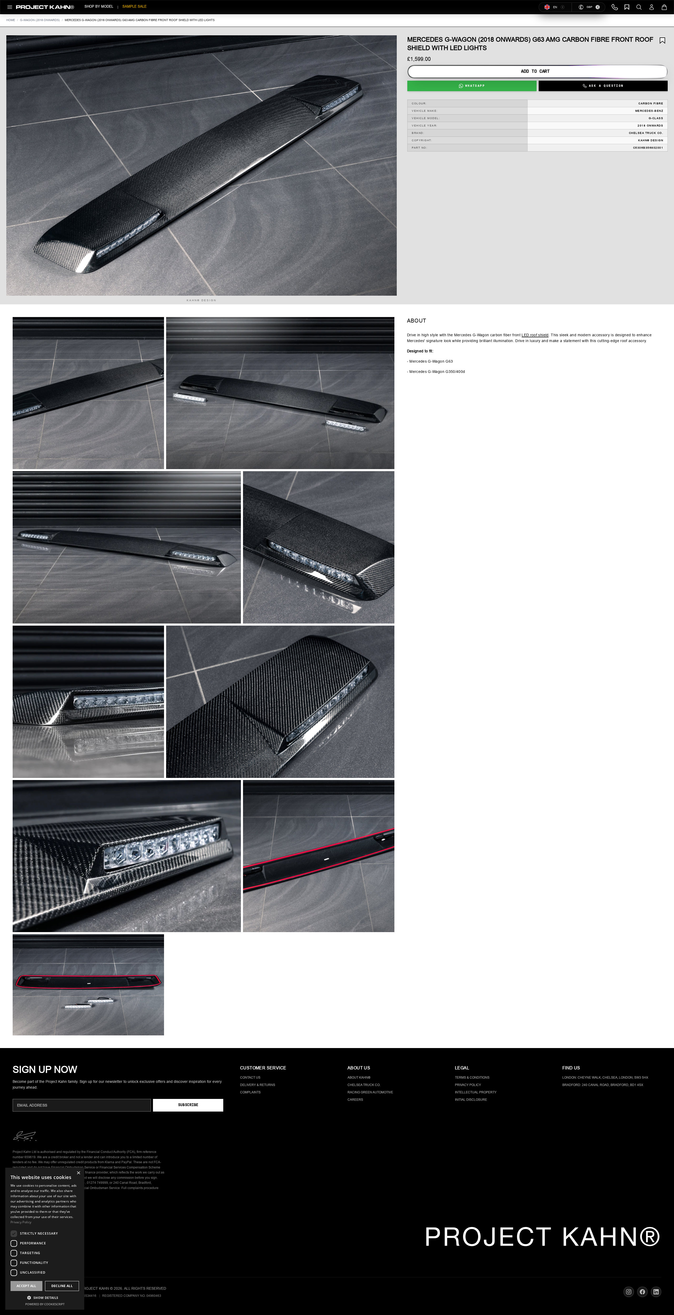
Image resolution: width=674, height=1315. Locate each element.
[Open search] (639, 7)
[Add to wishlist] (662, 40)
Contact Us (250, 1077)
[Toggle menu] (10, 7)
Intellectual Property (476, 1092)
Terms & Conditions (472, 1077)
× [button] (78, 1173)
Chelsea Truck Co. (364, 1085)
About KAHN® (359, 1077)
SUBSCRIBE (188, 1105)
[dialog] (44, 1239)
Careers (355, 1100)
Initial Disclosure (471, 1100)
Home (10, 20)
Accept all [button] (26, 1286)
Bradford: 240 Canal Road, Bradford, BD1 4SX (602, 1085)
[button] (201, 165)
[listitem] (88, 393)
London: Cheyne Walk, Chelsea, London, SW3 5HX (605, 1077)
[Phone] (615, 7)
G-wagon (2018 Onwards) (40, 20)
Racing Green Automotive (370, 1092)
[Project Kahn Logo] (45, 7)
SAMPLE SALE (134, 6)
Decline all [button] (62, 1286)
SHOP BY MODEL (99, 6)
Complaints (250, 1092)
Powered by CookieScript (45, 1304)
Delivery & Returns (257, 1085)
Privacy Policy (468, 1085)
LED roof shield (535, 335)
